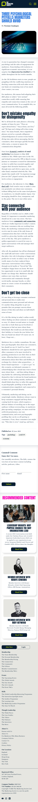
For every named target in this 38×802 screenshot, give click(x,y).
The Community (7, 664)
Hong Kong (5, 757)
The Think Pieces (7, 713)
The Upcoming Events (9, 678)
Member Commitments (9, 669)
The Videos (5, 717)
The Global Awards (8, 680)
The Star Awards (7, 683)
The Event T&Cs (7, 687)
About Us (5, 734)
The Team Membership (9, 655)
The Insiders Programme (10, 699)
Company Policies (8, 738)
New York (5, 764)
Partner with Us (7, 731)
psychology (11, 435)
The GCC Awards (7, 685)
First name (6, 473)
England (4, 752)
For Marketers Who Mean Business (13, 736)
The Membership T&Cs (9, 671)
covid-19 (22, 435)
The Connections (7, 662)
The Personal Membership (10, 657)
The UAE (5, 761)
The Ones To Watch (8, 706)
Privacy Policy (6, 745)
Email (19, 473)
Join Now (9, 647)
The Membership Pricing (10, 659)
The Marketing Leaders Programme (13, 703)
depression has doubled (20, 72)
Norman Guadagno (11, 26)
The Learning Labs (8, 701)
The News (5, 724)
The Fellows (6, 666)
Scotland (4, 755)
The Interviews (7, 722)
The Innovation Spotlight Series (12, 696)
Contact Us (5, 741)
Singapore (5, 759)
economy (6, 439)
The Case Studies (7, 715)
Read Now (19, 549)
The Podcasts (6, 720)
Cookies (4, 743)
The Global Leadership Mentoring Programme (17, 694)
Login (23, 647)
